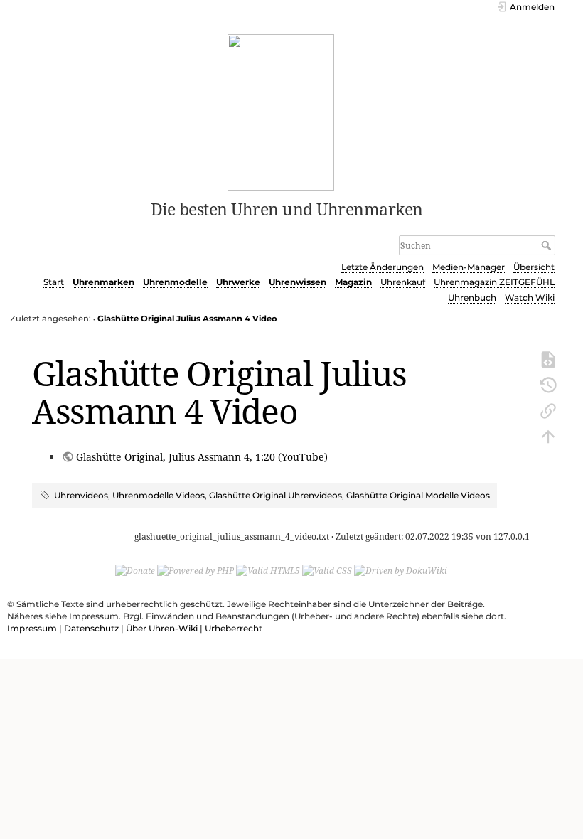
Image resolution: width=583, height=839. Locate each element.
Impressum (32, 628)
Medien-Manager (468, 267)
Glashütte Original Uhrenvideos (275, 495)
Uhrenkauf (402, 282)
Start (53, 282)
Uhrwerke (238, 282)
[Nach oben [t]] (548, 435)
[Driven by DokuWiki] (400, 571)
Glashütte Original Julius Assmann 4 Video (187, 319)
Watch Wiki (530, 297)
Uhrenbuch (472, 297)
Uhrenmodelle (175, 282)
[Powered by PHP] (195, 571)
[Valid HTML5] (268, 571)
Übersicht (534, 267)
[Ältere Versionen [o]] (548, 384)
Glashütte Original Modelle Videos (418, 495)
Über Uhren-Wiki (162, 628)
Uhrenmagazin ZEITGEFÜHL (494, 282)
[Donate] (135, 571)
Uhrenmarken (103, 282)
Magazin (353, 282)
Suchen (548, 245)
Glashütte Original (119, 457)
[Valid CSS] (327, 571)
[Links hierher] (548, 409)
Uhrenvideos (81, 495)
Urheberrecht (233, 628)
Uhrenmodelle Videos (158, 495)
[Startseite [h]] (281, 111)
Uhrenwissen (297, 282)
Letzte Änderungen (382, 267)
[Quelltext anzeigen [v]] (548, 358)
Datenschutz (91, 628)
